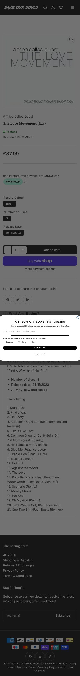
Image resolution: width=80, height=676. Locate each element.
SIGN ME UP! (40, 348)
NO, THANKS (40, 354)
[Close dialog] (78, 317)
